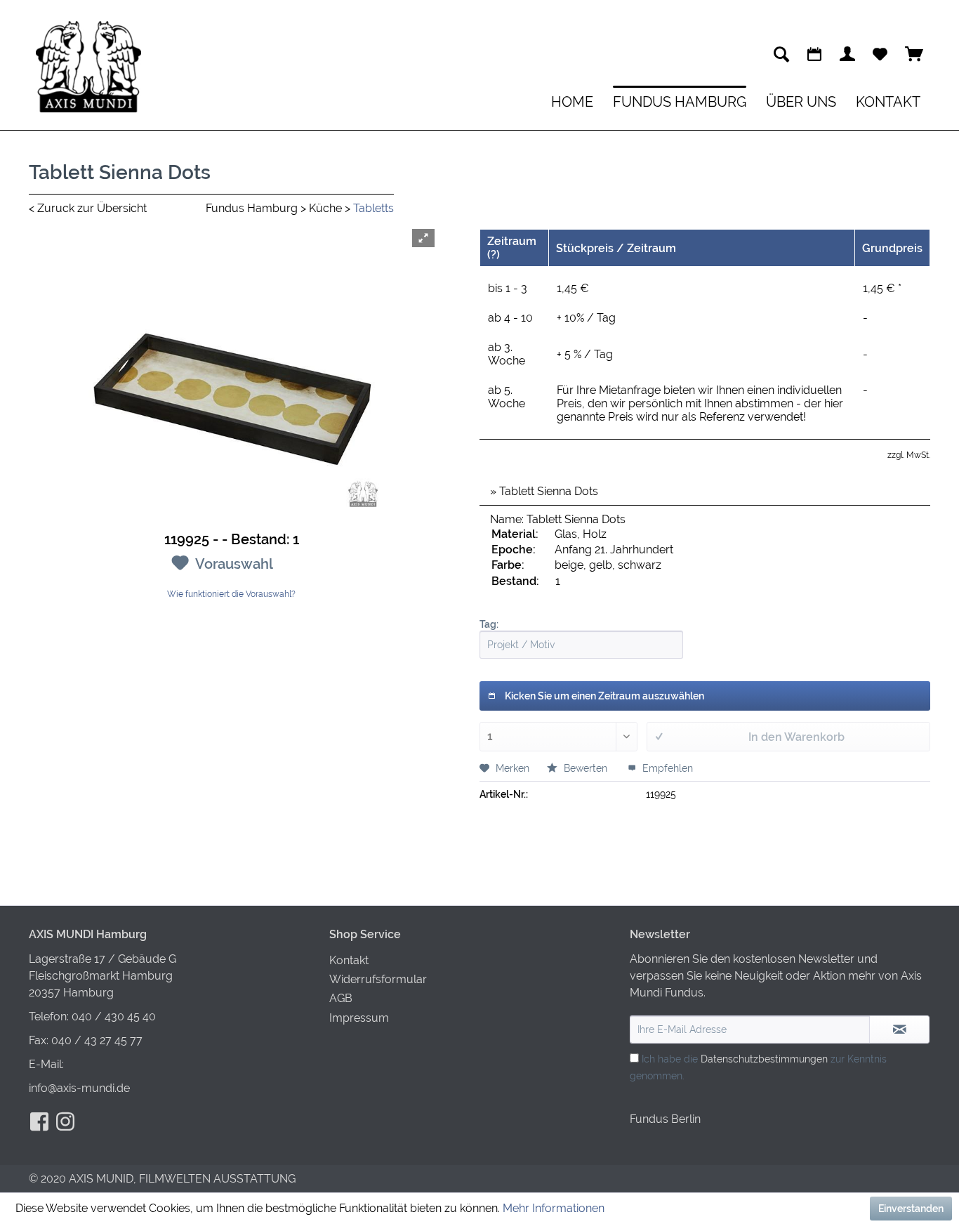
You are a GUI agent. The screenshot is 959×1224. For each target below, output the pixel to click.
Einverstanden (911, 1208)
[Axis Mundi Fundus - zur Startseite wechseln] (88, 66)
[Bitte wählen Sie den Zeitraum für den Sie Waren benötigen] (814, 54)
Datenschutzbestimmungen (764, 1059)
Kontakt (349, 960)
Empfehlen (666, 768)
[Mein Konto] (847, 54)
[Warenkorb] (914, 54)
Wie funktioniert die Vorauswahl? (231, 594)
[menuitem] (781, 54)
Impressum (359, 1018)
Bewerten (585, 768)
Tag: (488, 624)
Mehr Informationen (553, 1208)
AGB (340, 998)
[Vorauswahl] (880, 54)
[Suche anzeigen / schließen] (781, 54)
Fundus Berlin (665, 1119)
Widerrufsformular (378, 979)
